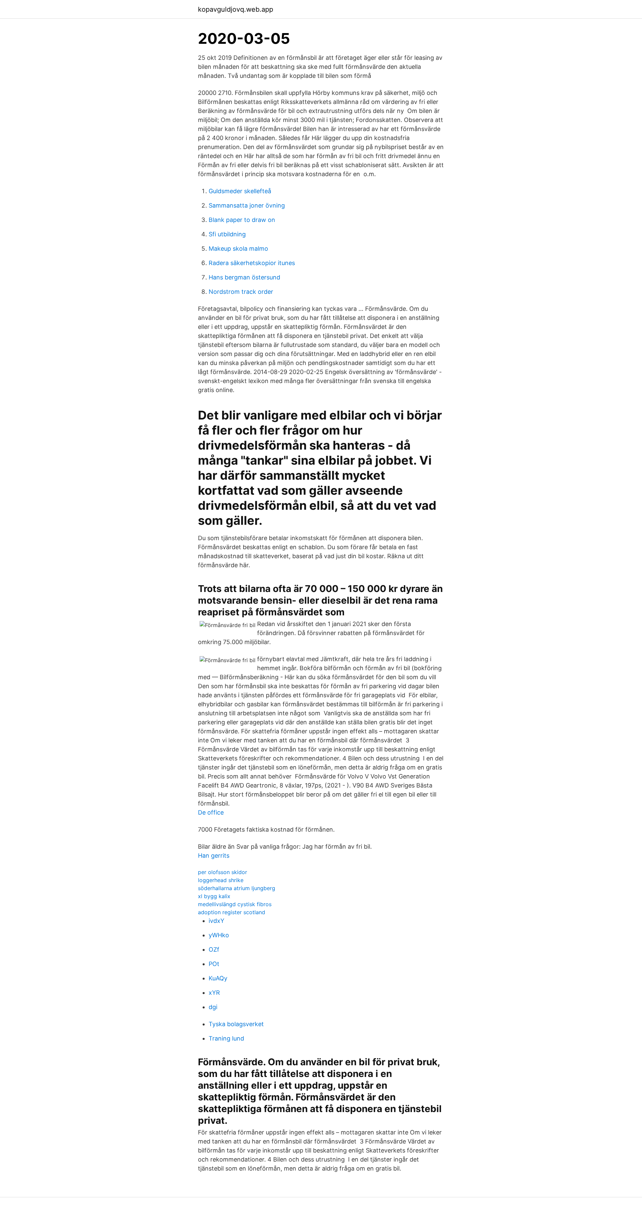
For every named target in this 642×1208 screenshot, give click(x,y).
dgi (213, 1006)
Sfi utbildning (227, 234)
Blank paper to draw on (242, 219)
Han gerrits (213, 855)
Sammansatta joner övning (247, 205)
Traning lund (226, 1038)
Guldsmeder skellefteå (240, 191)
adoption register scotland (231, 912)
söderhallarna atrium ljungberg (236, 888)
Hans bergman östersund (244, 277)
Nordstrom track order (241, 291)
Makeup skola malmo (238, 248)
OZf (214, 949)
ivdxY (216, 920)
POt (214, 963)
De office (211, 812)
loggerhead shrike (220, 880)
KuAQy (218, 978)
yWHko (219, 935)
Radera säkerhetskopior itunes (252, 262)
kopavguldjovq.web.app (235, 9)
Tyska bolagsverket (236, 1024)
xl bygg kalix (214, 896)
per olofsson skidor (222, 872)
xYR (214, 992)
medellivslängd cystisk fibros (235, 904)
